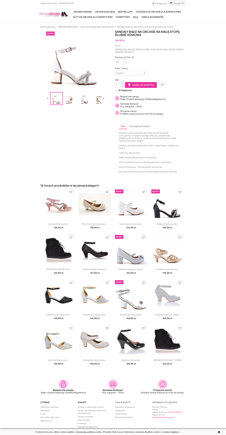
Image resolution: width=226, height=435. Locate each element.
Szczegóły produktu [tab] (140, 126)
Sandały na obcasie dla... (131, 314)
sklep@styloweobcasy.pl (163, 417)
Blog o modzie (84, 420)
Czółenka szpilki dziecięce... (95, 269)
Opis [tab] (123, 126)
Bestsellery (125, 11)
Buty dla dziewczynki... (58, 360)
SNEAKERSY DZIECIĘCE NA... (58, 269)
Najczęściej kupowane (88, 427)
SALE (135, 17)
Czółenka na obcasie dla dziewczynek (158, 11)
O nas (43, 414)
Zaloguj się (120, 410)
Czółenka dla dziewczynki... (58, 314)
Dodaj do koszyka (141, 84)
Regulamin (45, 410)
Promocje (82, 423)
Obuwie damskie (82, 11)
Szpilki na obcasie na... (131, 360)
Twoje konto (123, 402)
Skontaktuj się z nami (49, 417)
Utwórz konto (121, 414)
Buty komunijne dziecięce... (94, 224)
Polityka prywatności (49, 407)
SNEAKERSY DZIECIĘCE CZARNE (167, 360)
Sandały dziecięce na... (58, 224)
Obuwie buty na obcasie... (95, 360)
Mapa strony (46, 420)
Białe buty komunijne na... (131, 224)
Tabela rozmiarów (152, 17)
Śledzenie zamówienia (125, 407)
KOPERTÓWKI (123, 17)
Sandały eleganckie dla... (167, 269)
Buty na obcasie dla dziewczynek (93, 17)
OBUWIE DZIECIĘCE (105, 11)
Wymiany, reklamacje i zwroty (91, 407)
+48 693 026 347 (66, 3)
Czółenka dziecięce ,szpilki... (131, 269)
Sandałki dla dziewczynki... (95, 314)
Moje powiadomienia (124, 417)
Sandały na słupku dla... (167, 224)
